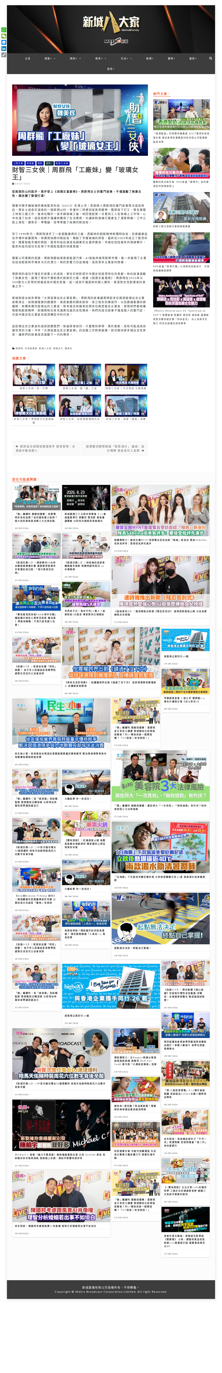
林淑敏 (30, 163)
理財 (40, 163)
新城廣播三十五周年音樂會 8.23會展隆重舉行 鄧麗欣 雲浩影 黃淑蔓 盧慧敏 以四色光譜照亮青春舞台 (85, 517)
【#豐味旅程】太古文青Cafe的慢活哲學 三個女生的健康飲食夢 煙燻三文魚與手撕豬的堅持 (185, 1191)
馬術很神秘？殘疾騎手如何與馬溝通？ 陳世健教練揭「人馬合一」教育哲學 (85, 934)
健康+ (48, 58)
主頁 (28, 58)
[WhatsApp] (4, 30)
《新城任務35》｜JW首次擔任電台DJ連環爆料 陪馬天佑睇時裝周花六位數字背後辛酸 (35, 850)
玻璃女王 (58, 348)
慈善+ (111, 68)
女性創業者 (31, 348)
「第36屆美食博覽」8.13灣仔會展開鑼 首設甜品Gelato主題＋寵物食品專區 (185, 1094)
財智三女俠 (62, 163)
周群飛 (19, 348)
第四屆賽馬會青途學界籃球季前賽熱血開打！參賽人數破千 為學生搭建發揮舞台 (185, 1045)
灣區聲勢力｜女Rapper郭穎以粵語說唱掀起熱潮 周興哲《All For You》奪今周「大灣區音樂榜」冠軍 (135, 1061)
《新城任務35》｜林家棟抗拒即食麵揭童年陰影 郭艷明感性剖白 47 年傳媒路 (85, 566)
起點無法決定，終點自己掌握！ (133, 947)
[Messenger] (4, 42)
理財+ (74, 58)
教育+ (99, 58)
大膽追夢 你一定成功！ (78, 798)
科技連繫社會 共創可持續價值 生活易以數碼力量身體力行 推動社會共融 (135, 1154)
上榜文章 (18, 163)
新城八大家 (45, 348)
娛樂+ (150, 58)
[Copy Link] (4, 55)
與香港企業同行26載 (176, 656)
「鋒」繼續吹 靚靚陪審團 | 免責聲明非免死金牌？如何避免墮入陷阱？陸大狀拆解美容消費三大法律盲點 (36, 517)
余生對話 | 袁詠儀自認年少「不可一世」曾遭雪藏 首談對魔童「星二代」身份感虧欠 (185, 1142)
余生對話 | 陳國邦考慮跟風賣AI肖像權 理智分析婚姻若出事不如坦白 (56, 1225)
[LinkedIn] (4, 48)
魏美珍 (68, 348)
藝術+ (193, 58)
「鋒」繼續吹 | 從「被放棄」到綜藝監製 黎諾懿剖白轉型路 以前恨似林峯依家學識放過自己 (36, 802)
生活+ (125, 58)
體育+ (172, 58)
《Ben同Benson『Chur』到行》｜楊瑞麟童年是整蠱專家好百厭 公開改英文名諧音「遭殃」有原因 (35, 899)
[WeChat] (4, 36)
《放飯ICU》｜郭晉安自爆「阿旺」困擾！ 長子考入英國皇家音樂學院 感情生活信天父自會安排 (36, 670)
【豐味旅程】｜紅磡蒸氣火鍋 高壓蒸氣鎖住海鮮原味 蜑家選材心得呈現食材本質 (85, 844)
